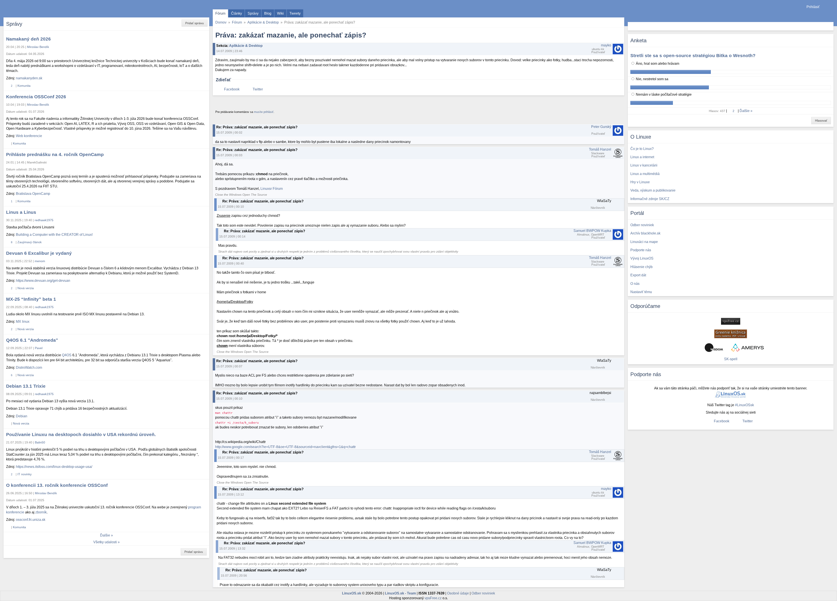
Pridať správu (194, 23)
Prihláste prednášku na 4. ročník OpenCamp (55, 154)
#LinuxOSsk (744, 405)
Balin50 (40, 442)
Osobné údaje (458, 593)
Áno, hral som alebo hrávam (657, 63)
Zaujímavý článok (29, 242)
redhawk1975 (44, 220)
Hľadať (830, 26)
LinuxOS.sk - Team (400, 593)
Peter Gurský (601, 127)
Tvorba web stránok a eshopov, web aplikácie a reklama (747, 347)
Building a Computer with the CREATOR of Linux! (54, 234)
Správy (253, 13)
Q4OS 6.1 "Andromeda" (32, 340)
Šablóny (831, 15)
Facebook (232, 89)
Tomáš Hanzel (600, 149)
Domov (220, 22)
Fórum (220, 13)
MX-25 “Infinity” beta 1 (31, 299)
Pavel (39, 348)
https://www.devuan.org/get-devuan (43, 280)
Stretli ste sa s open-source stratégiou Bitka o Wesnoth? (692, 55)
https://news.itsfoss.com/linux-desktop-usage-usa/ (54, 467)
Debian (21, 416)
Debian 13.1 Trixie (26, 386)
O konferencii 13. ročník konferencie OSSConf (57, 485)
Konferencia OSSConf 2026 (36, 96)
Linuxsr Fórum (271, 188)
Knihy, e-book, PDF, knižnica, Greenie (730, 333)
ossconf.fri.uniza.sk (30, 519)
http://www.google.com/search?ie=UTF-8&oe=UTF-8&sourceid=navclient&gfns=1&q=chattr (285, 447)
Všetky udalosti (105, 542)
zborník (41, 512)
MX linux (22, 321)
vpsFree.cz (433, 598)
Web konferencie (29, 136)
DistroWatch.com (29, 367)
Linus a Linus (21, 212)
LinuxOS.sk (28, 8)
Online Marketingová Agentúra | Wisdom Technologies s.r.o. (714, 347)
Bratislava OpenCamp (33, 193)
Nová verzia (25, 288)
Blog (267, 13)
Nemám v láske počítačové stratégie (663, 94)
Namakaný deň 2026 (28, 38)
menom (40, 261)
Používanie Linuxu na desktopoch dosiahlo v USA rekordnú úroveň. (81, 434)
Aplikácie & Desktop (263, 22)
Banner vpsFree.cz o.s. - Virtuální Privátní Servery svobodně (730, 321)
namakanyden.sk (29, 78)
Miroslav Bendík (38, 47)
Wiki (280, 13)
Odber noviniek (483, 593)
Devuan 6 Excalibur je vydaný (39, 253)
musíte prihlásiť (264, 112)
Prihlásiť (813, 7)
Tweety (295, 13)
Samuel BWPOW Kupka (592, 231)
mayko (606, 45)
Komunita (24, 85)
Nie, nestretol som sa (651, 79)
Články (236, 13)
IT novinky (24, 474)
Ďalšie (105, 535)
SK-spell (730, 359)
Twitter (258, 89)
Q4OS (66, 355)
